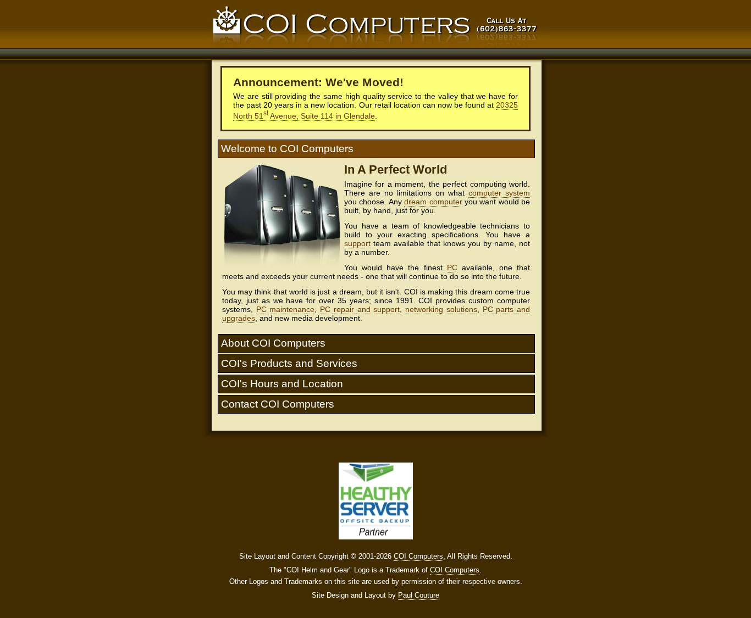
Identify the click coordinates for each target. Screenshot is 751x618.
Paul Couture (418, 595)
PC (452, 267)
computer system (499, 192)
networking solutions (441, 309)
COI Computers (418, 556)
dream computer (433, 201)
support (357, 243)
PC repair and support (360, 309)
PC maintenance (285, 309)
